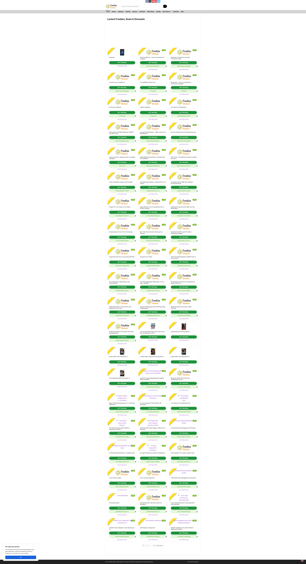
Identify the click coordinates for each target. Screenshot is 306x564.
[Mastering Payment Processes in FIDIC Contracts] (184, 302)
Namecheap (150, 11)
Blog (182, 11)
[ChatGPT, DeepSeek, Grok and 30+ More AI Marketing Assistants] (184, 523)
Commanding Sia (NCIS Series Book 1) (119, 378)
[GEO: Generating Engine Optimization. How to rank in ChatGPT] (153, 277)
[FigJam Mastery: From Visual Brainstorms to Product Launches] (153, 202)
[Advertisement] (153, 35)
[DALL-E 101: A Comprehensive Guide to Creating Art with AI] (184, 152)
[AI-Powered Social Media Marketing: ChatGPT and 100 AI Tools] (122, 127)
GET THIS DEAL (122, 62)
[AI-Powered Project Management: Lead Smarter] (184, 473)
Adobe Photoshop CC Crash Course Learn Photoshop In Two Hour (120, 307)
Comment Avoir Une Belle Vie (117, 82)
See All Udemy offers (153, 69)
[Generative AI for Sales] (153, 252)
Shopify (158, 11)
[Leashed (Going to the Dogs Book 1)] (184, 326)
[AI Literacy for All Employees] (184, 102)
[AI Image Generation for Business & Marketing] (153, 448)
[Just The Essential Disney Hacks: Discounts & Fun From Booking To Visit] (153, 326)
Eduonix (128, 11)
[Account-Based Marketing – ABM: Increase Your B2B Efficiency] (153, 127)
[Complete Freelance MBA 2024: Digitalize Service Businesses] (184, 177)
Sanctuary (111, 57)
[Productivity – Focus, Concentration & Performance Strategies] (184, 77)
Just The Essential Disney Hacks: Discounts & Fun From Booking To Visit (152, 332)
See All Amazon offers (122, 66)
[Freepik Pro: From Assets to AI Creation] (122, 202)
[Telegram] (159, 1)
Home (108, 11)
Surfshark (142, 11)
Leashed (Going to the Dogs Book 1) (180, 331)
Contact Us (196, 561)
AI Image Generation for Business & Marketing (152, 453)
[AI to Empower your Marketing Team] (184, 398)
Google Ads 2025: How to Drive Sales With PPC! (122, 257)
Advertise (176, 11)
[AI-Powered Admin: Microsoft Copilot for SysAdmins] (153, 498)
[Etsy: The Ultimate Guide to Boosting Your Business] (153, 227)
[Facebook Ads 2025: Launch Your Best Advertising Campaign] (184, 227)
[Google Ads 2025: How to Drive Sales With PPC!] (122, 252)
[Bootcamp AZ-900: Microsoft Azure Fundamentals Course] (184, 373)
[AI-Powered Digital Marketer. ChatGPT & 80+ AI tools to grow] (184, 252)
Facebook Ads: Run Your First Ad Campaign (120, 232)
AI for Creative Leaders (115, 478)
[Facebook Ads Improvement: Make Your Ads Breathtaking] (184, 202)
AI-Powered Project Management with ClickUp (183, 428)
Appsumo (121, 11)
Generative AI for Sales (146, 257)
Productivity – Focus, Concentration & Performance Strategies (181, 83)
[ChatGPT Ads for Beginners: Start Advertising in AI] (122, 523)
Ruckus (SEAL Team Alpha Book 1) (118, 356)
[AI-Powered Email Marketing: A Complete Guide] (122, 448)
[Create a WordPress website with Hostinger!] (122, 177)
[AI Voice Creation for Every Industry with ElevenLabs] (153, 398)
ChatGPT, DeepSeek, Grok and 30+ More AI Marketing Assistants (182, 528)
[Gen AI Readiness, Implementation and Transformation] (122, 277)
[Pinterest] (156, 1)
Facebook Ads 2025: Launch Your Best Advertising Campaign (181, 232)
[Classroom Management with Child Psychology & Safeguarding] (153, 302)
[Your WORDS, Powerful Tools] (153, 77)
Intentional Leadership (115, 107)
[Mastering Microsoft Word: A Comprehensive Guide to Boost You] (184, 277)
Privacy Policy (190, 561)
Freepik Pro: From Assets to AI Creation (119, 207)
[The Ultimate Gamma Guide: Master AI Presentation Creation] (122, 423)
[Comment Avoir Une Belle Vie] (122, 77)
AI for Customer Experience (147, 478)
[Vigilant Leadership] (153, 102)
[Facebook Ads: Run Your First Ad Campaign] (122, 227)
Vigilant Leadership (145, 107)
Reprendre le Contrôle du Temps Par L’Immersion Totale (180, 58)
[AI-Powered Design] (122, 498)
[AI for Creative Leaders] (122, 473)
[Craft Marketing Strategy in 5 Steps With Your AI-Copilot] (153, 177)
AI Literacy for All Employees (178, 107)
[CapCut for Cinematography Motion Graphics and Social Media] (153, 373)
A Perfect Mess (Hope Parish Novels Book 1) (152, 356)
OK (21, 557)
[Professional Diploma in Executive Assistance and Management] (122, 326)
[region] (20, 552)
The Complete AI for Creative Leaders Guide (182, 453)
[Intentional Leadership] (122, 102)
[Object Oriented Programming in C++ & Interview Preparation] (122, 398)
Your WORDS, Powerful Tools (147, 82)
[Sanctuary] (122, 52)
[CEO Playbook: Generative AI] (153, 523)
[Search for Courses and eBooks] (165, 6)
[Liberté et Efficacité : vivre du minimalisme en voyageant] (153, 52)
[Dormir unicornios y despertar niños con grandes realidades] (122, 152)
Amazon (134, 11)
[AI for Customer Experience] (153, 473)
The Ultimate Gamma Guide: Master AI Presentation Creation (119, 428)
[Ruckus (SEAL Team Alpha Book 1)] (122, 351)
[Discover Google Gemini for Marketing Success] (184, 127)
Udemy (114, 11)
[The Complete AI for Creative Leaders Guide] (184, 448)
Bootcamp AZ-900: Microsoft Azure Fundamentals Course (180, 378)
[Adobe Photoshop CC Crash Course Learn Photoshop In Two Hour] (122, 302)
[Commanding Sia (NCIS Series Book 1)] (122, 373)
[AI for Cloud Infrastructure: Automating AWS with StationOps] (184, 498)
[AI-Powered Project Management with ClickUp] (184, 423)
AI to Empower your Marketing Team (180, 403)
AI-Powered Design (114, 503)
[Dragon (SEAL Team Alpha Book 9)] (184, 351)
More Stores (166, 11)
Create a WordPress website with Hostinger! (121, 182)
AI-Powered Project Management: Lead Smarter (183, 478)
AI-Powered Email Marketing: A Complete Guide (122, 453)
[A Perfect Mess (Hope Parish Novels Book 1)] (153, 351)
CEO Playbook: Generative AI (147, 528)
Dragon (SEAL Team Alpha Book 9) (180, 356)
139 (154, 545)
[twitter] (150, 1)
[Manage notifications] (302, 560)
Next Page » (160, 545)
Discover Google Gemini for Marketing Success (183, 132)
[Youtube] (153, 1)
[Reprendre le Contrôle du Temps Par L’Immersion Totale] (184, 52)
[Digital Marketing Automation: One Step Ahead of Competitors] (153, 152)
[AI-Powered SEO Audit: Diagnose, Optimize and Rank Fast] (153, 423)
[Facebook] (147, 1)
